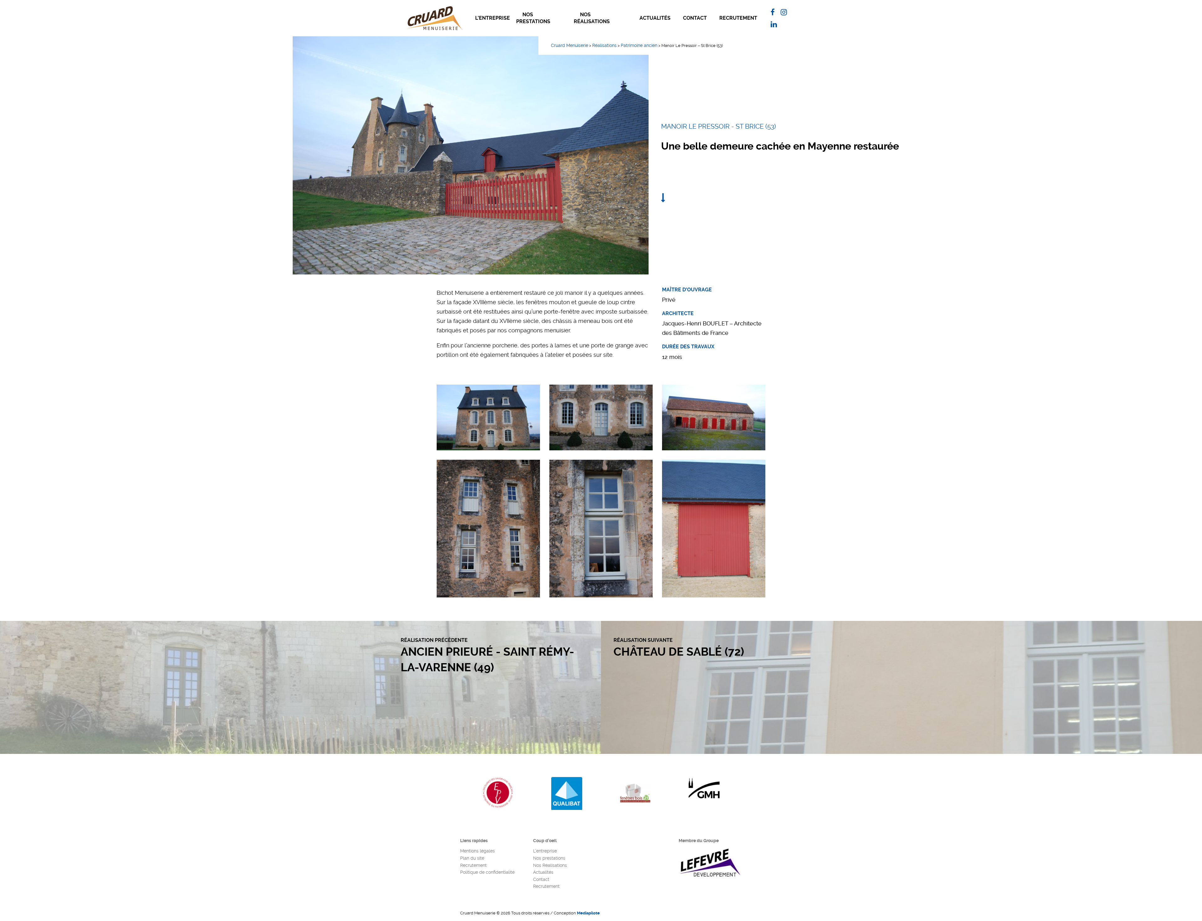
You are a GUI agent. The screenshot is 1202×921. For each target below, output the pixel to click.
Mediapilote (588, 913)
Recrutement (738, 18)
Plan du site (472, 858)
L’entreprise (492, 18)
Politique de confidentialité (487, 872)
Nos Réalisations (592, 18)
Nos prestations (533, 18)
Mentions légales (477, 850)
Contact (695, 18)
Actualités (655, 18)
